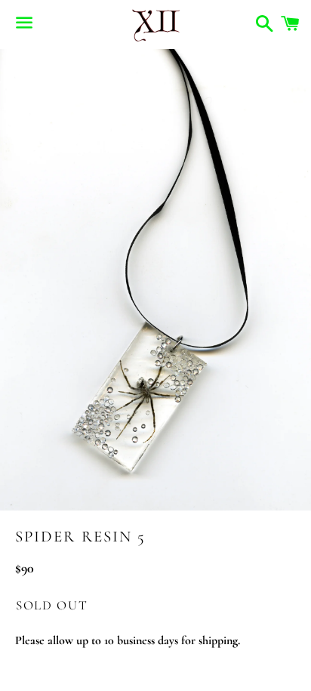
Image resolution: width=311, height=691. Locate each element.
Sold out (52, 605)
